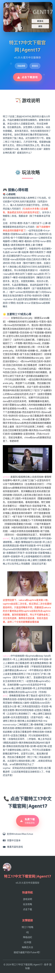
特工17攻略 (27, 927)
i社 (27, 932)
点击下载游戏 (30, 77)
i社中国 (27, 942)
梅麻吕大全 (27, 947)
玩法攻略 (27, 904)
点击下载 (27, 909)
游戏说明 (27, 899)
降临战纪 (27, 937)
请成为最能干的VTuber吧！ (27, 952)
